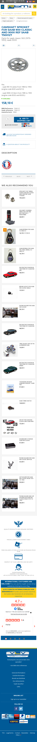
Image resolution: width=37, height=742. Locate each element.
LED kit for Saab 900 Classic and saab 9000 (26, 420)
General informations (18, 673)
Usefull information (19, 675)
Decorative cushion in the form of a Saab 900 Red (26, 269)
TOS (3, 733)
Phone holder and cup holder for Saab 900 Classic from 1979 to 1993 (26, 498)
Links (18, 687)
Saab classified (18, 684)
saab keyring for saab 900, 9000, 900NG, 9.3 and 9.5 (26, 250)
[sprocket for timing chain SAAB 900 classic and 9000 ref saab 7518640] (19, 45)
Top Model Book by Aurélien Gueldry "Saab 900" (26, 383)
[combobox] (8, 118)
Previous (8, 176)
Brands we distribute (18, 678)
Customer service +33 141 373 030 (15, 1)
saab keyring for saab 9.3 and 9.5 (26, 230)
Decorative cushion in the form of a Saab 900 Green (26, 364)
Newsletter (24, 733)
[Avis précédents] (2, 626)
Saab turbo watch (25, 401)
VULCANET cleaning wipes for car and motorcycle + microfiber (25, 212)
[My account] (30, 6)
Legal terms (9, 733)
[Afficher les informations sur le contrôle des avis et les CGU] (31, 612)
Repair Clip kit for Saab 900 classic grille (26, 287)
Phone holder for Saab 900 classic (27, 306)
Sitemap (32, 733)
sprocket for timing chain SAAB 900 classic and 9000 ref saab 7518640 (26, 193)
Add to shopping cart (24, 119)
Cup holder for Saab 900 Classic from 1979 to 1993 (26, 478)
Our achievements (18, 681)
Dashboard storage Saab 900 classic (26, 439)
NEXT (28, 176)
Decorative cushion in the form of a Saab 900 (26, 325)
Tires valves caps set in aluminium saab (26, 344)
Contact (17, 733)
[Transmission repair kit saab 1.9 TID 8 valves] (33, 45)
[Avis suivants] (34, 626)
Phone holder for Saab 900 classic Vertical (27, 458)
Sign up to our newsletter (18, 699)
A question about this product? (18, 144)
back (18, 176)
